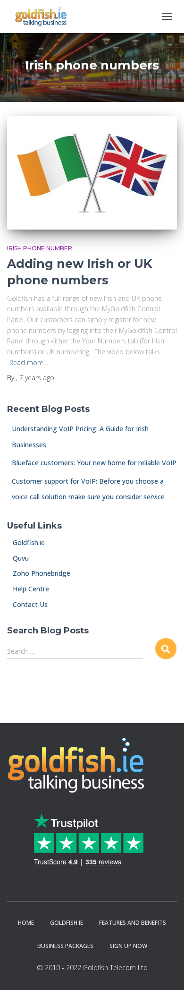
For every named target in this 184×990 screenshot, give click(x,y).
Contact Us (27, 604)
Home (26, 923)
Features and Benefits (132, 923)
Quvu (18, 558)
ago (36, 377)
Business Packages (65, 946)
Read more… (28, 362)
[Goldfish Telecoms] (44, 16)
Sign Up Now (128, 946)
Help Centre (28, 588)
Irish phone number (39, 248)
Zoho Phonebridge (38, 573)
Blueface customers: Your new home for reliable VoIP (94, 462)
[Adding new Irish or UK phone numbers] (92, 173)
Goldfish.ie (26, 542)
